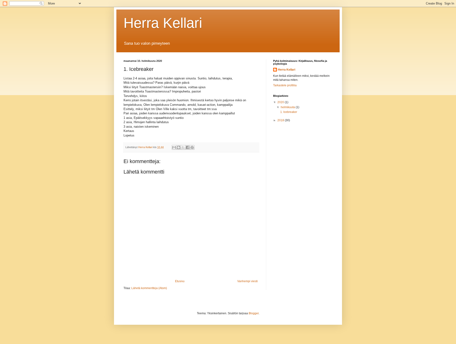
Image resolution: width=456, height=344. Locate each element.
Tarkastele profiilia (285, 85)
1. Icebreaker (288, 112)
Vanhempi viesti (247, 281)
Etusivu (180, 281)
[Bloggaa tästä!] (178, 147)
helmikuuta (288, 107)
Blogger (254, 313)
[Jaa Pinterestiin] (192, 147)
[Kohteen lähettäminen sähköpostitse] (174, 147)
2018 (281, 120)
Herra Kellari (163, 23)
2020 (281, 102)
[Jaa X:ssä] (183, 147)
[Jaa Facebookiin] (187, 147)
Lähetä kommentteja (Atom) (149, 288)
